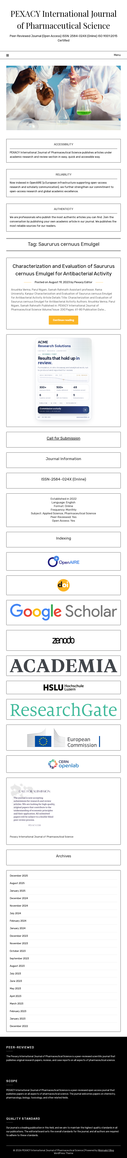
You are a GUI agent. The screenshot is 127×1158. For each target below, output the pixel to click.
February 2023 (18, 1011)
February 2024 (18, 920)
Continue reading (63, 320)
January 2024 (17, 928)
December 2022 (19, 1026)
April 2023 (15, 996)
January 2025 (17, 890)
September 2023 (19, 958)
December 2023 (19, 935)
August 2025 (17, 883)
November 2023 (19, 943)
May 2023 (15, 988)
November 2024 (19, 905)
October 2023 (18, 951)
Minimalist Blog (106, 1150)
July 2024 (15, 913)
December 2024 (19, 898)
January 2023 (17, 1018)
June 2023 (16, 981)
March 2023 (16, 1003)
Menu (117, 55)
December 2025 (19, 875)
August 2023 (17, 965)
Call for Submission (63, 438)
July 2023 (15, 973)
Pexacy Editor (83, 282)
